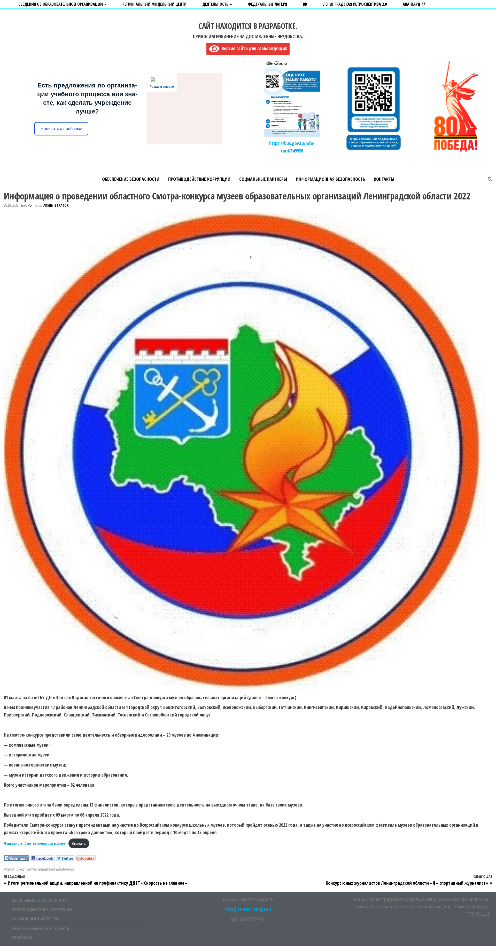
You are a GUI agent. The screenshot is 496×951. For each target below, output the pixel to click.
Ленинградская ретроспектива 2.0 (355, 4)
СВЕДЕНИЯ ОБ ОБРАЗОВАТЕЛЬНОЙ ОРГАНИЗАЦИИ (61, 4)
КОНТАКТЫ (384, 179)
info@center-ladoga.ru (248, 909)
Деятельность (215, 4)
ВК (305, 4)
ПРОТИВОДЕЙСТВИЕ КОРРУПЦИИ (199, 179)
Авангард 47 (414, 4)
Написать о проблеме (61, 128)
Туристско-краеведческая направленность (49, 869)
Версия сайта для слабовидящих (253, 48)
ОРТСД (20, 869)
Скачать (79, 843)
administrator (56, 205)
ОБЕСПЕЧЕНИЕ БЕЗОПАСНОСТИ (130, 179)
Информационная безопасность (330, 179)
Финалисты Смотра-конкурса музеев (35, 843)
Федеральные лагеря (267, 4)
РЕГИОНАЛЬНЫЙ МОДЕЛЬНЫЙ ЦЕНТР (154, 4)
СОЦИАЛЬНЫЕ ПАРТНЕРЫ (263, 179)
